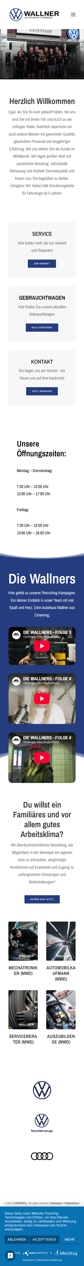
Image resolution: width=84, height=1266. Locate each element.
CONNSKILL (20, 1203)
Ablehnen (16, 1239)
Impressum (56, 1203)
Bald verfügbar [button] (42, 327)
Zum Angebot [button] (42, 263)
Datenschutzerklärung (49, 1260)
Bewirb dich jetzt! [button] (42, 899)
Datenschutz (72, 1203)
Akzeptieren (44, 1239)
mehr (70, 1239)
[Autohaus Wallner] (34, 14)
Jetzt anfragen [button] (42, 391)
